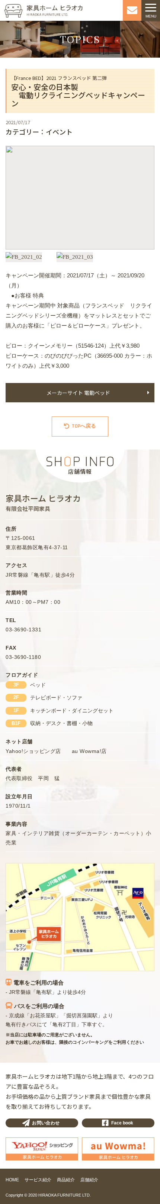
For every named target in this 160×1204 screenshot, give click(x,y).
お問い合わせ (46, 1123)
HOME (12, 1179)
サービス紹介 (38, 1179)
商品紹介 (66, 1179)
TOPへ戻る (84, 426)
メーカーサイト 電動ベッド (78, 392)
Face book (122, 1123)
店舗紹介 (89, 1179)
